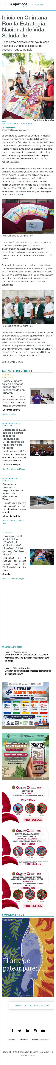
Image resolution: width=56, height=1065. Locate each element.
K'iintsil (7, 532)
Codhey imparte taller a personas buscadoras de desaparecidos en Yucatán (13, 387)
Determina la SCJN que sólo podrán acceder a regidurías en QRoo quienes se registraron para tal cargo (14, 439)
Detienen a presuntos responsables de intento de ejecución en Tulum (12, 492)
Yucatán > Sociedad (8, 376)
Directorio (24, 1040)
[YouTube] (43, 1031)
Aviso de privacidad (40, 1040)
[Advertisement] (28, 615)
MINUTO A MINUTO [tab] (12, 647)
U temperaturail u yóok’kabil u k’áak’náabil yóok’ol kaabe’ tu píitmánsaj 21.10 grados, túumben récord (13, 545)
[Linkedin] (27, 1031)
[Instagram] (35, 1031)
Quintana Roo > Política (11, 425)
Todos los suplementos (31, 1005)
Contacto (11, 1040)
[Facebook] (12, 1031)
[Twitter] (19, 1031)
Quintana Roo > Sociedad (17, 124)
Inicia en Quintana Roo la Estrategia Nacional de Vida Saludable (24, 27)
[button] (6, 957)
